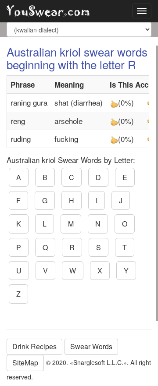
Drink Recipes (34, 346)
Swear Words (91, 346)
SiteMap (25, 363)
